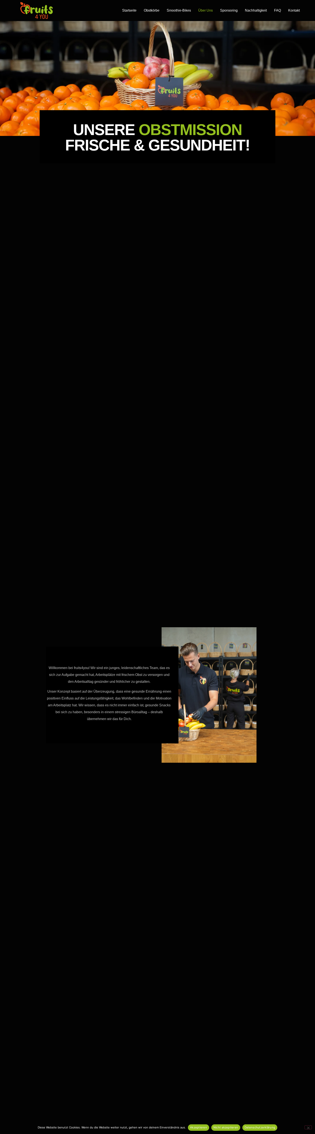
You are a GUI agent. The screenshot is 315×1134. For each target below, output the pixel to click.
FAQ (277, 10)
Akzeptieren (198, 1127)
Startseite (129, 10)
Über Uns (205, 10)
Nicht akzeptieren (225, 1127)
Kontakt (294, 10)
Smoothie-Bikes (179, 10)
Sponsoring (229, 10)
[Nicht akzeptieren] (308, 1127)
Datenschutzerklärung (259, 1127)
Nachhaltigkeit (256, 10)
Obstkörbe (151, 10)
